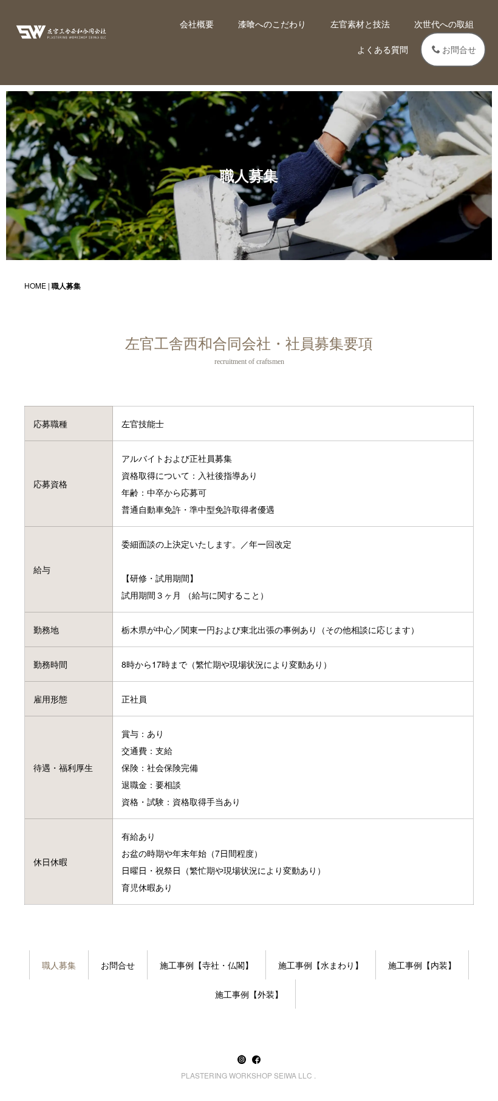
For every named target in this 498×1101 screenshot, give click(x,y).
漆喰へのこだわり (272, 24)
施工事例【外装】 (249, 994)
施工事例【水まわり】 (320, 965)
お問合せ (459, 49)
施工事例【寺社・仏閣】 (206, 965)
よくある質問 (382, 49)
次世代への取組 (444, 24)
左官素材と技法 (360, 24)
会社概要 (197, 24)
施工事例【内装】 (422, 965)
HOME (35, 285)
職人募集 (59, 965)
